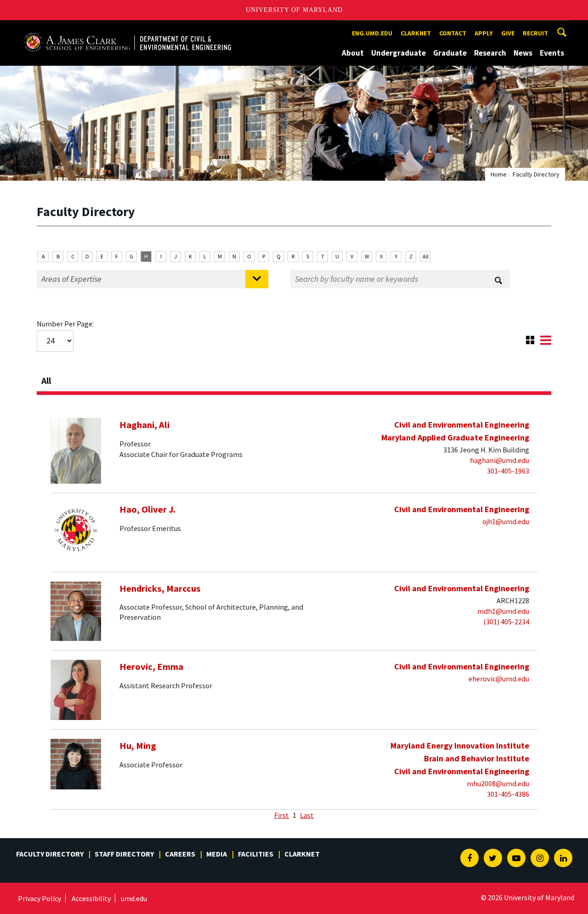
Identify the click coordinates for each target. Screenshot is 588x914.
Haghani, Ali (144, 425)
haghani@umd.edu (499, 460)
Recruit (535, 33)
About (353, 53)
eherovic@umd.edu (499, 678)
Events (552, 53)
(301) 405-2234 (506, 621)
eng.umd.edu (372, 33)
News (523, 53)
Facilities (255, 853)
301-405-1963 (508, 470)
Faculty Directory (50, 853)
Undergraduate (398, 53)
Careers (180, 853)
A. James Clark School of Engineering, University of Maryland (127, 28)
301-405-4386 (508, 794)
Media (216, 853)
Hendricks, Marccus (160, 588)
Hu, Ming (137, 746)
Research (490, 53)
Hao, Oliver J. (147, 509)
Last (307, 815)
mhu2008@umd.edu (498, 783)
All (426, 256)
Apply (484, 33)
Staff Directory (124, 853)
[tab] (294, 378)
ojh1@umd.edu (505, 521)
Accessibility (91, 898)
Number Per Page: (65, 323)
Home (499, 174)
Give (507, 33)
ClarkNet (302, 853)
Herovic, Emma (151, 667)
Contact (452, 33)
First (281, 815)
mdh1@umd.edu (503, 611)
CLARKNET (416, 33)
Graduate (450, 53)
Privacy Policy (39, 898)
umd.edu (134, 898)
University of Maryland (294, 9)
